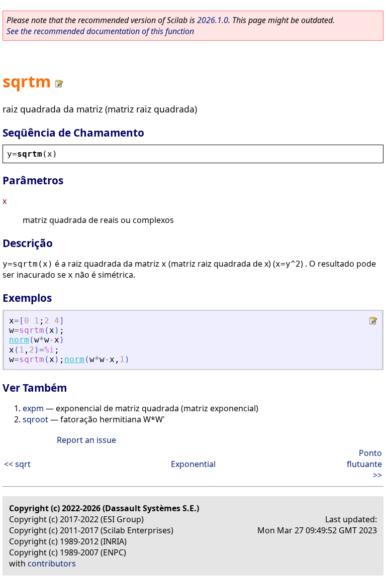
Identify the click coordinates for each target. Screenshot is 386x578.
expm (33, 408)
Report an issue (86, 439)
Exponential (193, 464)
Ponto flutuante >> (364, 464)
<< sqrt (17, 464)
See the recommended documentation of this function (100, 31)
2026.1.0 (212, 20)
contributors (52, 563)
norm (19, 339)
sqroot (35, 419)
